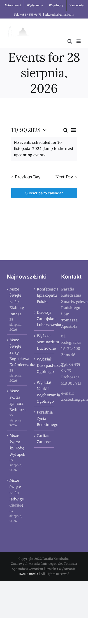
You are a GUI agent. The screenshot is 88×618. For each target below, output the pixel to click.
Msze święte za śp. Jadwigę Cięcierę (16, 492)
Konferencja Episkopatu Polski (44, 295)
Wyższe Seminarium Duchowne (44, 342)
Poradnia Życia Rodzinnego (44, 418)
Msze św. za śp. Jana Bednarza (17, 400)
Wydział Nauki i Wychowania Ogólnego (44, 392)
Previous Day (27, 176)
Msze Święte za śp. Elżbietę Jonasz (16, 301)
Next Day (64, 176)
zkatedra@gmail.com (59, 14)
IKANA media (28, 574)
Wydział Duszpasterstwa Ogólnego (44, 365)
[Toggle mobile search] (69, 41)
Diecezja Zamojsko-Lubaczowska (44, 318)
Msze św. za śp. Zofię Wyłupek (17, 445)
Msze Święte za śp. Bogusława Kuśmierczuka (17, 352)
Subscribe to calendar (44, 193)
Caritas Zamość (44, 438)
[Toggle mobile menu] (78, 41)
